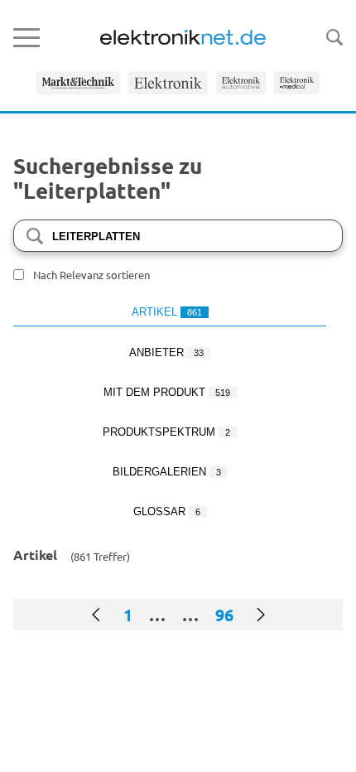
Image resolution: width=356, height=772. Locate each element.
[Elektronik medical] (297, 82)
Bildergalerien (167, 472)
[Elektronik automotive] (241, 82)
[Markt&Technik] (78, 82)
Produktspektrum (166, 432)
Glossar (166, 511)
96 (224, 614)
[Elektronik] (168, 82)
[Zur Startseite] (183, 37)
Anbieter (166, 352)
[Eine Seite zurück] (96, 614)
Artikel (167, 312)
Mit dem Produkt (166, 392)
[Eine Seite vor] (261, 614)
